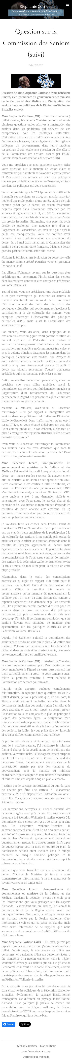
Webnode (44, 1056)
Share (10, 1024)
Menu (67, 4)
